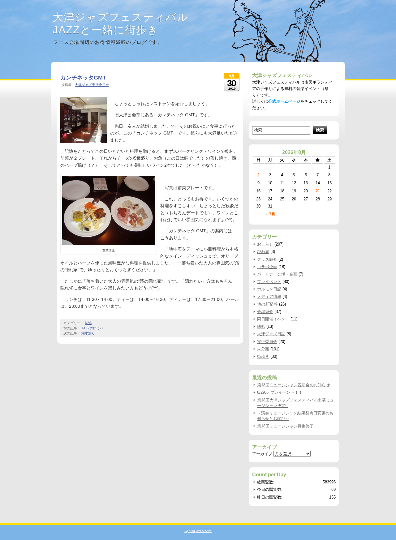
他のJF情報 (267, 304)
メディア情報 (269, 296)
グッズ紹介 (267, 259)
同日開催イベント (273, 319)
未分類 (263, 349)
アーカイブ (262, 454)
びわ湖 (263, 251)
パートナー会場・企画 (277, 274)
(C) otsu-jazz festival (198, 531)
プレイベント (269, 281)
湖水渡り (88, 333)
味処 (88, 323)
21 (318, 191)
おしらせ (265, 244)
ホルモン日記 (269, 289)
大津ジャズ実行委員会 (92, 85)
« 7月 (270, 214)
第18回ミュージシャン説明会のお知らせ (293, 385)
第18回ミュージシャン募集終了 (285, 426)
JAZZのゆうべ (92, 328)
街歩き (263, 356)
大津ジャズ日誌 (271, 334)
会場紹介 (265, 311)
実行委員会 (267, 341)
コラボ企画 (267, 266)
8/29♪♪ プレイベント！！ (280, 392)
